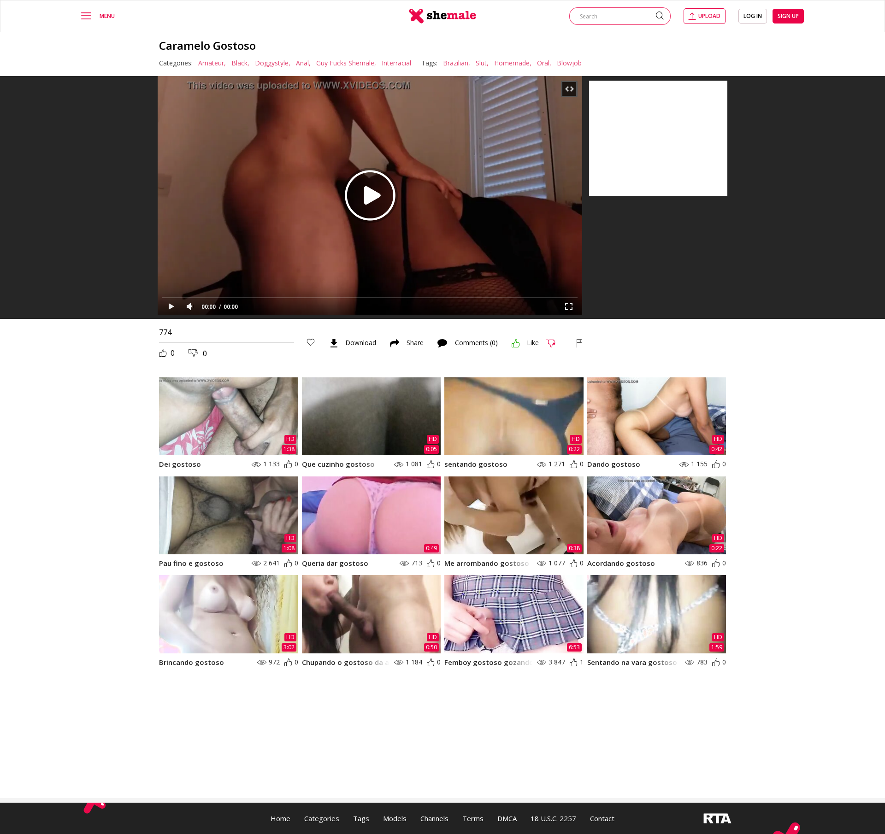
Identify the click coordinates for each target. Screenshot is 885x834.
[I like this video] (516, 343)
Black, (240, 63)
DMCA (507, 818)
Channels (434, 818)
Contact (602, 818)
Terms (473, 818)
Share (415, 343)
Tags (361, 818)
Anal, (303, 63)
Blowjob (569, 63)
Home (280, 818)
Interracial (396, 63)
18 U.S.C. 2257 (553, 818)
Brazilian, (456, 63)
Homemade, (512, 63)
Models (395, 818)
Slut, (482, 63)
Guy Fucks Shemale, (346, 63)
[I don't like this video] (554, 343)
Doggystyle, (272, 63)
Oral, (544, 63)
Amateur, (212, 63)
